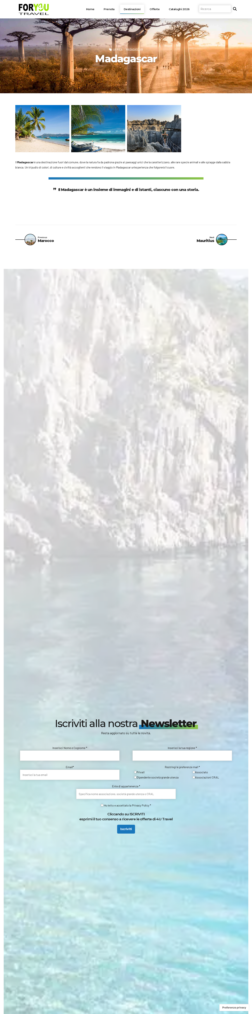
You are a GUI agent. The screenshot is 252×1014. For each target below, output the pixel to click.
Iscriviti (126, 829)
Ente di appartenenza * (126, 786)
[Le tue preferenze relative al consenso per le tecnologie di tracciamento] (234, 1007)
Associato (201, 772)
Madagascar (134, 49)
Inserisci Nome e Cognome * (69, 748)
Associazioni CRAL (207, 777)
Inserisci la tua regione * (182, 748)
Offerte (155, 9)
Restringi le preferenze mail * (182, 767)
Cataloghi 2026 (179, 9)
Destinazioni (132, 9)
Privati (141, 772)
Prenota (109, 9)
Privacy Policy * (141, 805)
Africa (117, 49)
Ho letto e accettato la (117, 805)
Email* (70, 767)
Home (90, 9)
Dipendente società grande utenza (158, 777)
